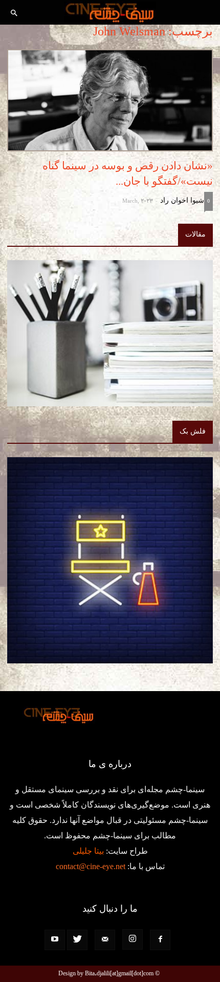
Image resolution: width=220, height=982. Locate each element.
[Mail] (105, 940)
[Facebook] (160, 940)
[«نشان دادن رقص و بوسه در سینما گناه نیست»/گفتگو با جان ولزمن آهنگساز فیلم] (110, 100)
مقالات (195, 234)
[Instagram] (132, 939)
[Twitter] (77, 940)
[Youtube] (55, 940)
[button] (14, 14)
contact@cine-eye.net (90, 866)
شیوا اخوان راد (182, 200)
